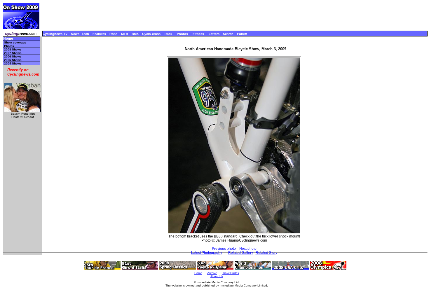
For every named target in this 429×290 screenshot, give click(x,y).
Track (168, 34)
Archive (212, 273)
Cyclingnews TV (55, 34)
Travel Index (230, 273)
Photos (182, 34)
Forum (242, 34)
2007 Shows (13, 53)
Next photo (248, 249)
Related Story (266, 253)
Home (8, 39)
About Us (216, 276)
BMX (135, 34)
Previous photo (224, 249)
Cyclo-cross (151, 34)
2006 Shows (13, 56)
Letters (214, 34)
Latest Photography (206, 253)
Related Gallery (240, 253)
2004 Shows (13, 63)
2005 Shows (13, 60)
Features (99, 34)
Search (228, 34)
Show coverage (15, 42)
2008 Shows (13, 49)
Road (113, 34)
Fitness (198, 34)
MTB (124, 34)
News (75, 34)
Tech (85, 34)
